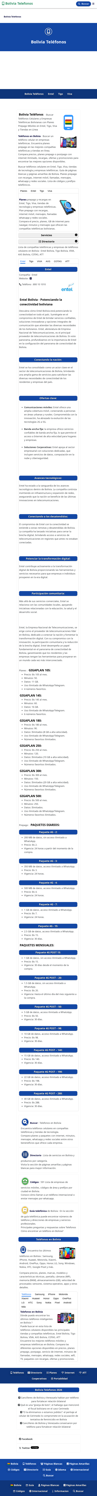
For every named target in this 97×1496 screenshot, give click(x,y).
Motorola (63, 1294)
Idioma (61, 1469)
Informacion (61, 1491)
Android (67, 1302)
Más (23, 1307)
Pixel (57, 1302)
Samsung (39, 1294)
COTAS (58, 261)
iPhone (51, 1294)
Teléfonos (26, 1294)
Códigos (34, 1182)
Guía (48, 1469)
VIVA (39, 261)
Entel (51, 93)
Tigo (60, 93)
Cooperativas (39, 1378)
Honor (46, 1298)
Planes (23, 191)
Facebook (27, 1438)
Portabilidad (60, 1378)
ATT (67, 261)
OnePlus (66, 1298)
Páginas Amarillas (79, 1463)
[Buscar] (79, 4)
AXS (48, 261)
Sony (39, 1302)
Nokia (48, 1302)
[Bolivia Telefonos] (93, 3)
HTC (30, 1302)
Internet (69, 1372)
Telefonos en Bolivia (31, 1311)
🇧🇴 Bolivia (12, 1463)
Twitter (26, 1447)
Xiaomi (24, 1298)
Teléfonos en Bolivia (29, 136)
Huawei (36, 1298)
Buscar (86, 4)
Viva (69, 93)
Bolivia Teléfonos (34, 93)
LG (23, 1302)
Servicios (46, 235)
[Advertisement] (48, 70)
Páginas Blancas (52, 1463)
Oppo (56, 1298)
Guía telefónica (38, 1210)
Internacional (81, 1469)
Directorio (47, 241)
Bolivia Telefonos (19, 3)
